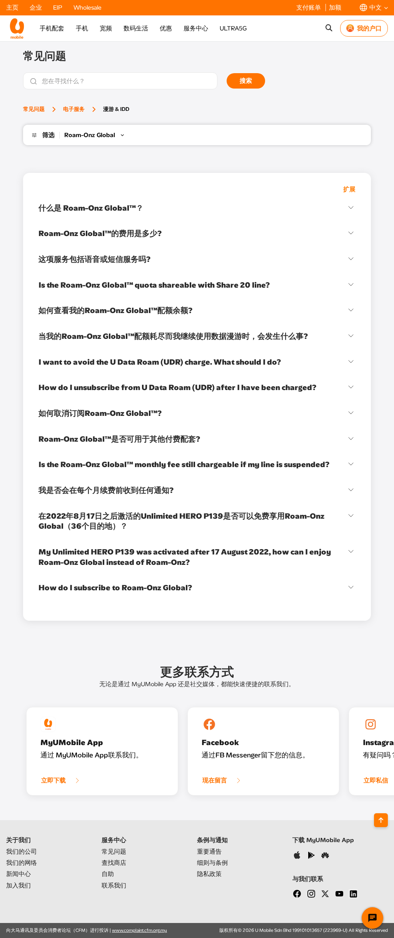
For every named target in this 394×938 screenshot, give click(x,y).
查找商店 (114, 862)
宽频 (106, 28)
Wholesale (87, 7)
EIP (58, 7)
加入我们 (18, 885)
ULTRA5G (233, 28)
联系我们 (114, 885)
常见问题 (34, 109)
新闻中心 (18, 874)
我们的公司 (21, 851)
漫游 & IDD (116, 109)
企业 (36, 7)
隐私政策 (209, 874)
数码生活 (136, 28)
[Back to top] (381, 820)
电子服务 (74, 109)
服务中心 (196, 28)
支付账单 (309, 7)
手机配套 (52, 28)
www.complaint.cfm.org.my (139, 930)
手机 (82, 28)
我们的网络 (21, 862)
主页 (13, 7)
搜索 (246, 80)
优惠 (166, 28)
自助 (108, 874)
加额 (335, 7)
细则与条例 (212, 862)
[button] (374, 7)
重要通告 (209, 851)
